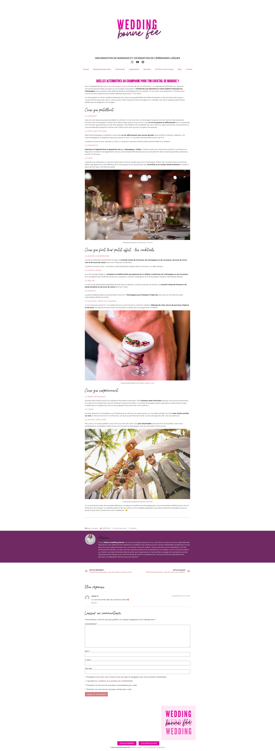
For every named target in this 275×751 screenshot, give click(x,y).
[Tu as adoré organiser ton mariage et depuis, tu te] (87, 716)
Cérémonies (120, 69)
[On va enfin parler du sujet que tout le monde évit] (87, 728)
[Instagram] (132, 62)
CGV (145, 747)
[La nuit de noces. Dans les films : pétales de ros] (108, 716)
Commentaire (91, 624)
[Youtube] (137, 62)
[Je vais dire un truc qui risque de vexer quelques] (149, 728)
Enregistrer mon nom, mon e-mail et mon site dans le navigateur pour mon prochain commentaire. (127, 677)
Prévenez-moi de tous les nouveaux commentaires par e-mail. (112, 685)
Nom (87, 651)
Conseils (94, 528)
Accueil (86, 69)
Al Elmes (149, 242)
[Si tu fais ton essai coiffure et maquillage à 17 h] (108, 728)
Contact (189, 69)
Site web (88, 668)
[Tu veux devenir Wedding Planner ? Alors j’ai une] (128, 716)
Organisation (134, 69)
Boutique (147, 69)
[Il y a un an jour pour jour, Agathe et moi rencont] (149, 716)
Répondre (94, 603)
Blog (179, 69)
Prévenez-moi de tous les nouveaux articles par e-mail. (109, 689)
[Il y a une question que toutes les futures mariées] (128, 728)
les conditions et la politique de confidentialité (114, 681)
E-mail (88, 660)
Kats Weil (149, 501)
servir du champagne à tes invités (117, 86)
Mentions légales (136, 747)
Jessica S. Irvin (149, 383)
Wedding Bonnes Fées (102, 69)
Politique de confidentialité (156, 747)
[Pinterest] (143, 62)
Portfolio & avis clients (164, 69)
